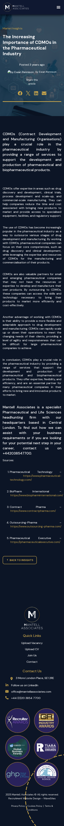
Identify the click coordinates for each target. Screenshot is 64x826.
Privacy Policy (18, 806)
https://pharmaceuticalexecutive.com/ (35, 542)
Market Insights (12, 28)
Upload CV (32, 649)
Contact (32, 662)
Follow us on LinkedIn (24, 685)
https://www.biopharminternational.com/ (36, 495)
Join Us (32, 655)
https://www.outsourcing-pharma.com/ (35, 526)
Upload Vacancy (32, 643)
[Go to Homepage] (16, 7)
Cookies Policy (35, 806)
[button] (58, 7)
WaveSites (49, 798)
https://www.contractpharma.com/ (33, 511)
